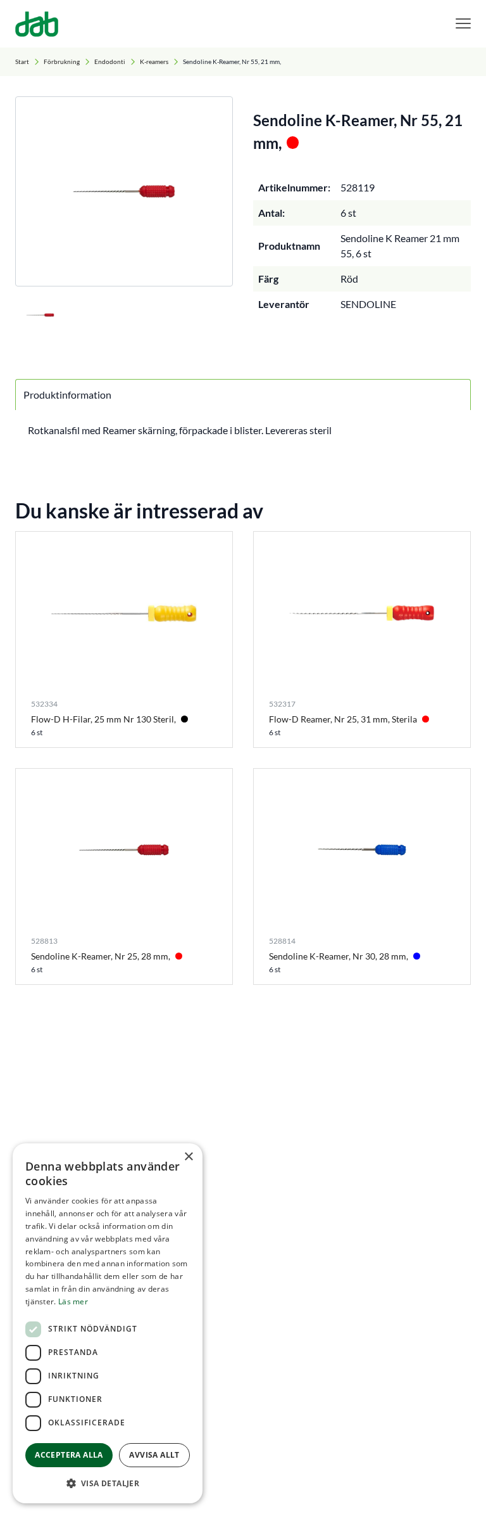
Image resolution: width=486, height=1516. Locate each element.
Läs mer (73, 1301)
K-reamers (154, 61)
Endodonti (109, 61)
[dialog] (107, 1323)
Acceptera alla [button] (69, 1454)
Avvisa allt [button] (154, 1454)
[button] (107, 1483)
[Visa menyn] (463, 23)
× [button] (188, 1157)
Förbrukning (62, 61)
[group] (124, 191)
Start (22, 61)
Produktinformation (67, 395)
